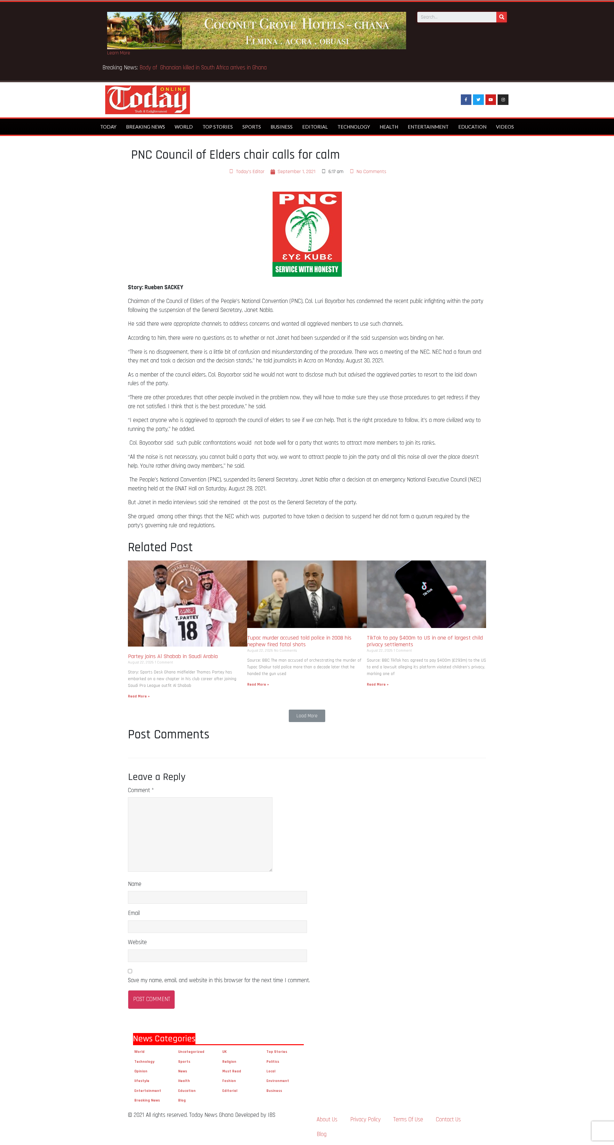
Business (282, 127)
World (184, 127)
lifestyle (141, 1080)
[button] (307, 716)
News (182, 1071)
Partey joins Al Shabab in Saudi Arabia (173, 656)
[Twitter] (478, 99)
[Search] (501, 17)
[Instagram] (503, 99)
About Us (327, 1119)
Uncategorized (191, 1051)
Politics (272, 1061)
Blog (182, 1100)
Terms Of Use (408, 1119)
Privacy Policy (365, 1119)
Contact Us (448, 1119)
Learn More (118, 53)
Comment (141, 790)
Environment (277, 1080)
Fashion (229, 1080)
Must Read (231, 1071)
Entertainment (428, 127)
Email (134, 913)
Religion (229, 1061)
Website (137, 942)
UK (224, 1051)
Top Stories (217, 127)
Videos (505, 127)
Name (134, 884)
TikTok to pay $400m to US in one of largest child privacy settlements (425, 641)
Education (472, 127)
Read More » (139, 696)
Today (108, 127)
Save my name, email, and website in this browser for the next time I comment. (219, 980)
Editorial (315, 127)
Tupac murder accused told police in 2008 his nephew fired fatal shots (299, 641)
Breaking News (145, 127)
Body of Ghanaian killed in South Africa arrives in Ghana (203, 67)
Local (270, 1071)
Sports (251, 127)
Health (389, 127)
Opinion (140, 1071)
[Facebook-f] (466, 99)
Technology (353, 127)
